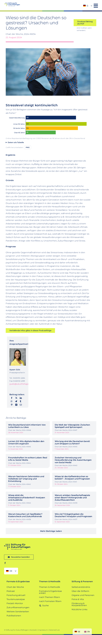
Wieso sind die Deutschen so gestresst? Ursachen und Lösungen (36, 23)
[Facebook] (11, 398)
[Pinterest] (11, 405)
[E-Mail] (21, 405)
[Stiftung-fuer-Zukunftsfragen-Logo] (12, 3)
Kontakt (33, 630)
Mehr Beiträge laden (51, 531)
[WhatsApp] (11, 401)
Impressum (43, 630)
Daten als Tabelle (16, 142)
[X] (16, 398)
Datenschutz (54, 630)
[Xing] (16, 405)
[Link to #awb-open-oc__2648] (96, 5)
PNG (28, 147)
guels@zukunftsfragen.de (20, 384)
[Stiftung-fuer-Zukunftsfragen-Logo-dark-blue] (17, 544)
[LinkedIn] (21, 398)
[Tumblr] (20, 401)
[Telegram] (16, 401)
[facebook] (5, 563)
